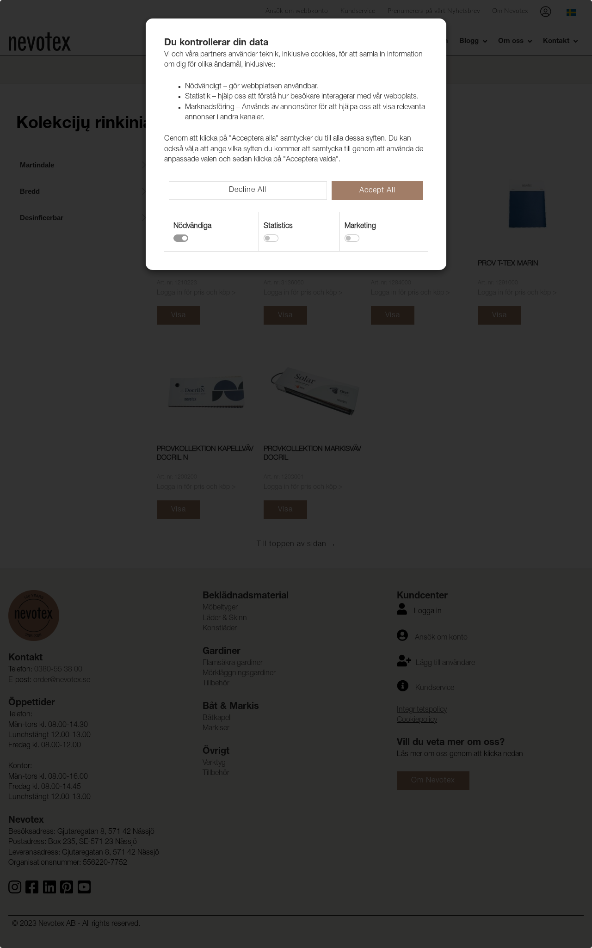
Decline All (247, 190)
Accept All (377, 191)
